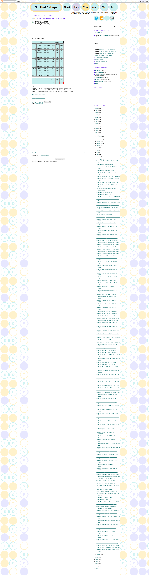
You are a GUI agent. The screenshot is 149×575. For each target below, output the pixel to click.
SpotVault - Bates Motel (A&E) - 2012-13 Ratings (107, 474)
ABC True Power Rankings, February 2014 (106, 506)
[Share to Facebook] (50, 102)
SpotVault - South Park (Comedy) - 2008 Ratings (107, 253)
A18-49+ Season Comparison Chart (107, 51)
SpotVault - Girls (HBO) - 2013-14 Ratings (106, 348)
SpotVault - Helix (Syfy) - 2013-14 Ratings (106, 294)
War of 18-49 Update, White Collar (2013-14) (106, 481)
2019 (96, 123)
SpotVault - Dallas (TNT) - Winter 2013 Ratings (107, 543)
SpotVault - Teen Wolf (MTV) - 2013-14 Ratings (107, 454)
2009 (96, 566)
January (99, 554)
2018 (96, 126)
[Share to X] (48, 102)
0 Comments (41, 102)
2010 (96, 563)
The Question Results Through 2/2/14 (105, 214)
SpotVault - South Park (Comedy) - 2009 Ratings (107, 251)
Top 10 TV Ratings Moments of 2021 (103, 55)
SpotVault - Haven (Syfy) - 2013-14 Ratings (106, 311)
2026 (96, 108)
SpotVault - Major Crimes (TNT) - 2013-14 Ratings (108, 547)
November (99, 139)
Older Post (86, 153)
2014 (96, 135)
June (98, 150)
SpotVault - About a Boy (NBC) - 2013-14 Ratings (107, 182)
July (98, 148)
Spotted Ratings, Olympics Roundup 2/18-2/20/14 (108, 217)
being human (39, 103)
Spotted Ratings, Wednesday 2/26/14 (105, 170)
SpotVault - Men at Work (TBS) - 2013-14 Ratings (107, 320)
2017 (96, 128)
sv (42, 103)
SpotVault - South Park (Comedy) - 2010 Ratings (107, 249)
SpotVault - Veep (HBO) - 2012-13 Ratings (106, 362)
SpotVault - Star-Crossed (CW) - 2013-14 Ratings (107, 205)
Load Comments (60, 159)
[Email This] (45, 102)
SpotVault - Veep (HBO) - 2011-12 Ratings (106, 364)
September (99, 143)
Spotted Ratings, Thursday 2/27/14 (104, 164)
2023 (96, 115)
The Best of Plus (99, 59)
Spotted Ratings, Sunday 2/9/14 (103, 499)
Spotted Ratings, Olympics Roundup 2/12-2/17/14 (108, 342)
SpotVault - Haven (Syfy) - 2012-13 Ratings (106, 313)
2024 (96, 112)
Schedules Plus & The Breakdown (107, 49)
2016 (96, 130)
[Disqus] (60, 129)
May (98, 152)
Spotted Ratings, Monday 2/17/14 (104, 339)
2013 (96, 557)
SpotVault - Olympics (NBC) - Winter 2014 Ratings (108, 202)
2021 (96, 119)
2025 (96, 110)
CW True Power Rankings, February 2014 (106, 478)
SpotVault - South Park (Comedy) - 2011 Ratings (107, 247)
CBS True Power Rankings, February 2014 (106, 504)
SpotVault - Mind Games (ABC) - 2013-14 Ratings (108, 176)
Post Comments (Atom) (43, 155)
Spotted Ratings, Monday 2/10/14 (104, 497)
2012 (96, 559)
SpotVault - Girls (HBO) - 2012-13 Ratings (106, 350)
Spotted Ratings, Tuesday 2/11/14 (104, 489)
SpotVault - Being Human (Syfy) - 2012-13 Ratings (50, 18)
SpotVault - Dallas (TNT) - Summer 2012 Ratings (107, 545)
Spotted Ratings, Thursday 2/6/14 (104, 508)
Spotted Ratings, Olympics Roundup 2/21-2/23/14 (108, 196)
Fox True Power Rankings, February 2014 (106, 483)
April (98, 154)
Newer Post (34, 153)
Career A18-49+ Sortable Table (106, 53)
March (98, 156)
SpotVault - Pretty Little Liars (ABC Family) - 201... (108, 385)
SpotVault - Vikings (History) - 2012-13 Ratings (107, 472)
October (99, 141)
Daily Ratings (98, 32)
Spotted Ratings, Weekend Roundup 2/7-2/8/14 (107, 501)
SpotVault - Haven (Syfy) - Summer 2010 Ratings (107, 318)
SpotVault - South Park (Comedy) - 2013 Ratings (107, 242)
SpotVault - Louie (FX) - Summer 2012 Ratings (107, 238)
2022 (96, 117)
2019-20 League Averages (101, 57)
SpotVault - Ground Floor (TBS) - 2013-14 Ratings (108, 337)
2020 (96, 121)
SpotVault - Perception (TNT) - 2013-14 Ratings (107, 510)
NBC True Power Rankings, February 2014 (106, 491)
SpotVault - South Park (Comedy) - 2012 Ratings (107, 244)
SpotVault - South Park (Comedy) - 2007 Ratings (107, 255)
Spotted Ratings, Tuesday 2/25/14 (104, 192)
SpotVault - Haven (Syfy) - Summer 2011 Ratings (107, 316)
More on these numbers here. (39, 94)
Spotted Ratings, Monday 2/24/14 (104, 194)
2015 (96, 132)
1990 (96, 568)
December (99, 136)
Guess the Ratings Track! (101, 61)
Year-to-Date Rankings (104, 35)
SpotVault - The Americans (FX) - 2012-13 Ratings (108, 476)
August (98, 145)
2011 (96, 561)
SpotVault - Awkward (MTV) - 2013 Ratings (106, 280)
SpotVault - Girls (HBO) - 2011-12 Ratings (106, 352)
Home (60, 153)
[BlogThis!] (46, 102)
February (99, 159)
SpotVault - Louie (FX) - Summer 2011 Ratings (107, 240)
